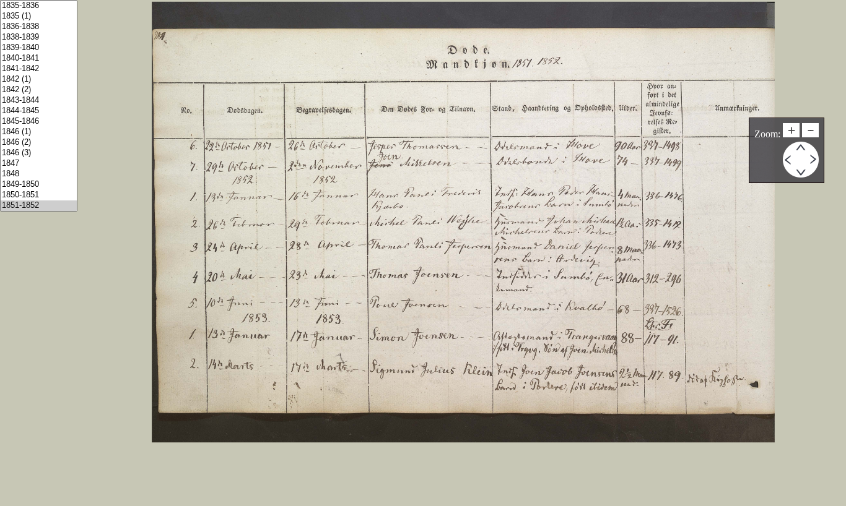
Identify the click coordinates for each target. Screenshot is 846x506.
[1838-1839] (39, 37)
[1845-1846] (39, 121)
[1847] (39, 163)
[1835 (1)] (39, 16)
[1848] (39, 174)
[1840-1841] (39, 58)
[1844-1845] (39, 111)
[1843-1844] (39, 100)
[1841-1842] (39, 69)
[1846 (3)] (39, 153)
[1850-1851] (39, 195)
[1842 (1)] (39, 79)
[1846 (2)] (39, 142)
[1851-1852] (39, 205)
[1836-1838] (39, 27)
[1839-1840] (39, 48)
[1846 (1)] (39, 132)
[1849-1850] (39, 184)
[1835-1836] (39, 6)
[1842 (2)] (39, 90)
